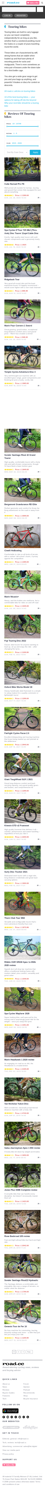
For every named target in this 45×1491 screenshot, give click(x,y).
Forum (26, 1384)
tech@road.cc (20, 1442)
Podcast (26, 1390)
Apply (35, 152)
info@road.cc (23, 1439)
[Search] (42, 2)
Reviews (5, 1390)
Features (6, 1396)
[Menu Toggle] (3, 3)
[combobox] (19, 9)
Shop (25, 1396)
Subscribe (34, 3)
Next (28, 1352)
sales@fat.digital (30, 1446)
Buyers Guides (8, 1393)
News (4, 1387)
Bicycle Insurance (30, 1399)
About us (6, 1384)
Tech (4, 1399)
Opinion (26, 1387)
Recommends (29, 1393)
